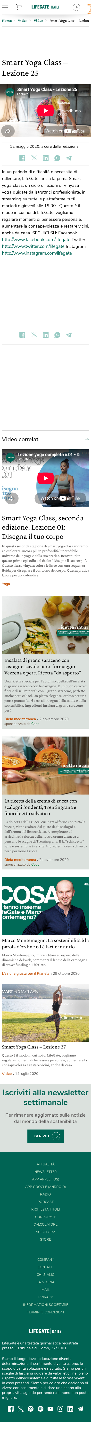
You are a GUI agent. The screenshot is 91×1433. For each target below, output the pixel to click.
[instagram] (60, 1409)
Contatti (46, 1267)
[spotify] (40, 1409)
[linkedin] (70, 1409)
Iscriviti (41, 1136)
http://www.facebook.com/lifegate (36, 240)
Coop (35, 723)
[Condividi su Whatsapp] (57, 158)
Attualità (46, 1164)
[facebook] (11, 1409)
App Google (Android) (45, 1187)
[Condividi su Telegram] (69, 158)
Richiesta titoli (45, 1209)
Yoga (6, 583)
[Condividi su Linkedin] (46, 158)
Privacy (45, 1297)
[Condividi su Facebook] (22, 158)
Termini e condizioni (45, 1312)
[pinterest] (30, 1409)
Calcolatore (45, 1224)
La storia (45, 1282)
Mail (45, 1289)
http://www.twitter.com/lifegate (33, 246)
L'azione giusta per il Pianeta (26, 973)
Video (7, 1073)
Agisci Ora (45, 1232)
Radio (45, 1194)
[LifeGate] (45, 6)
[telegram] (80, 1409)
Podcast (46, 1202)
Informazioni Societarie (45, 1304)
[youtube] (50, 1409)
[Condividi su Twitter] (34, 158)
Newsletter (45, 1172)
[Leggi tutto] (85, 439)
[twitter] (21, 1409)
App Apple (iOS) (45, 1179)
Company (45, 1259)
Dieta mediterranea (20, 719)
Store (24, 7)
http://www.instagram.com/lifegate (37, 253)
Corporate (45, 1217)
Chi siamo (46, 1274)
